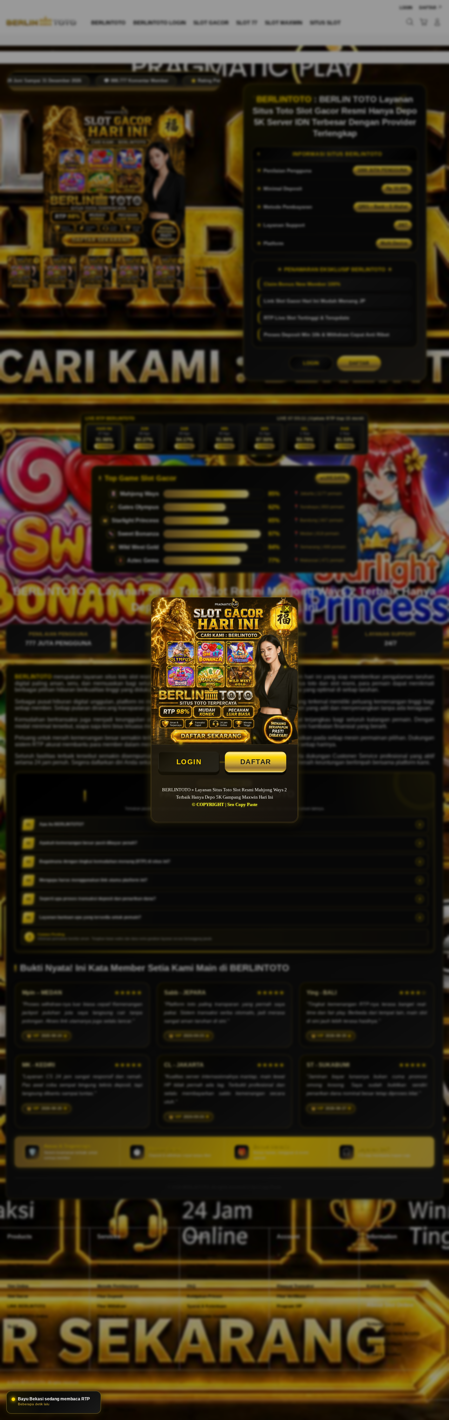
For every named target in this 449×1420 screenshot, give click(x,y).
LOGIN (189, 762)
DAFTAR (255, 762)
